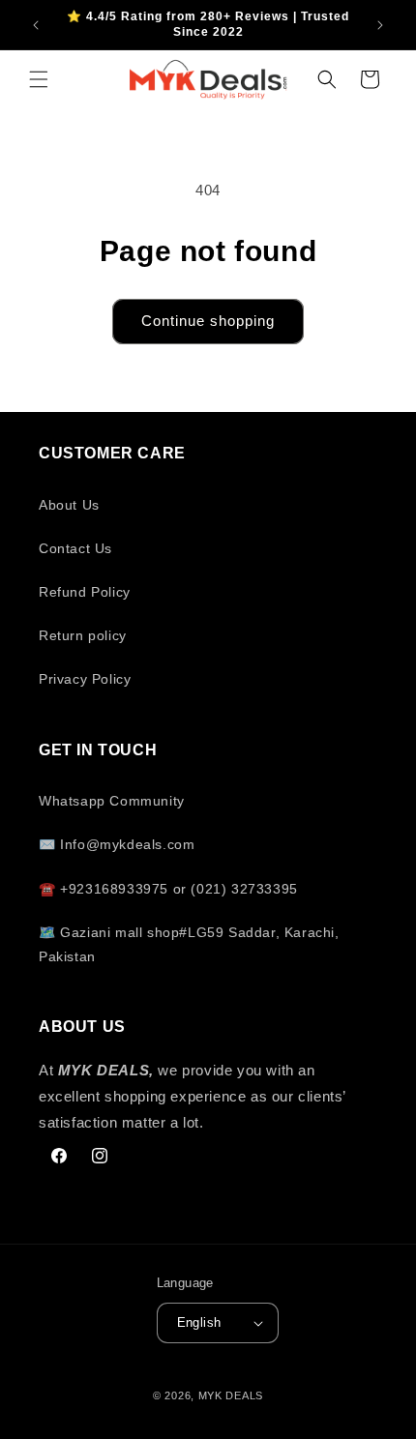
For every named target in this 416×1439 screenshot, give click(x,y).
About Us (69, 505)
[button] (38, 79)
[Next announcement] (380, 25)
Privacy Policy (85, 679)
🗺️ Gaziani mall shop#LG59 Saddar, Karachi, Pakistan (189, 944)
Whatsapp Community (112, 800)
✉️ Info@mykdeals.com (116, 844)
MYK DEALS (230, 1395)
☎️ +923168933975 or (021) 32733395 (168, 888)
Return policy (83, 635)
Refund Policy (85, 592)
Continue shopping (208, 320)
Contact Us (75, 548)
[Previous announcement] (36, 25)
